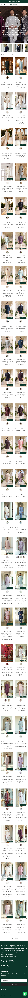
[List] (26, 55)
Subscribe (14, 984)
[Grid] (24, 55)
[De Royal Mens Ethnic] (14, 4)
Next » (16, 938)
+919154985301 (9, 955)
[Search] (4, 4)
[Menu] (1, 4)
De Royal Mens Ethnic (8, 995)
